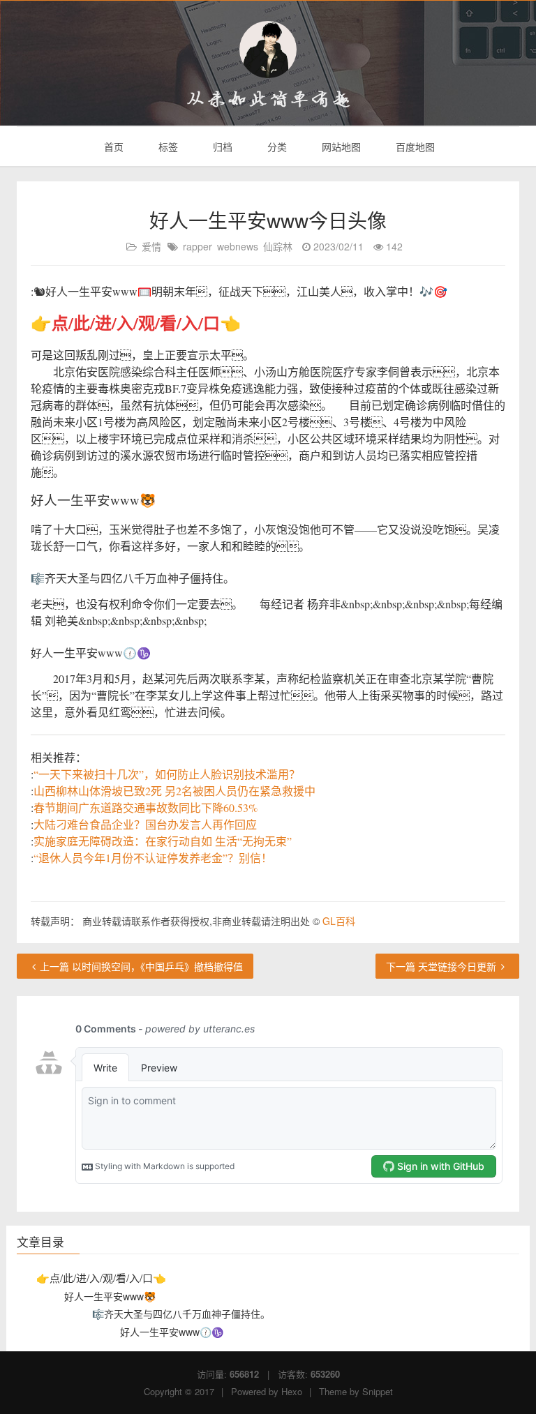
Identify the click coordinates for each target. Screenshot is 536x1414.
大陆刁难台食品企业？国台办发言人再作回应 (145, 824)
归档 (221, 146)
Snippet (377, 1391)
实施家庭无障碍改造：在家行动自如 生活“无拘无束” (163, 841)
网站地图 (340, 146)
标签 (167, 146)
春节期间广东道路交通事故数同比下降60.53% (146, 807)
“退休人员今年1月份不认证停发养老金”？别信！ (153, 857)
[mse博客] (268, 49)
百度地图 (414, 146)
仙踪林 (277, 246)
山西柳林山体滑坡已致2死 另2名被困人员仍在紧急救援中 (174, 790)
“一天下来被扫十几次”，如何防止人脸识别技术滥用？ (167, 774)
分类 (276, 146)
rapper (197, 246)
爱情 (151, 246)
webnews (237, 246)
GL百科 (338, 921)
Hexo (291, 1391)
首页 (112, 146)
